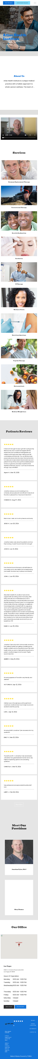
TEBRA (29, 1056)
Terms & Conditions (33, 1024)
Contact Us (33, 1032)
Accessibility (33, 1028)
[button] (35, 3)
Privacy (33, 1020)
